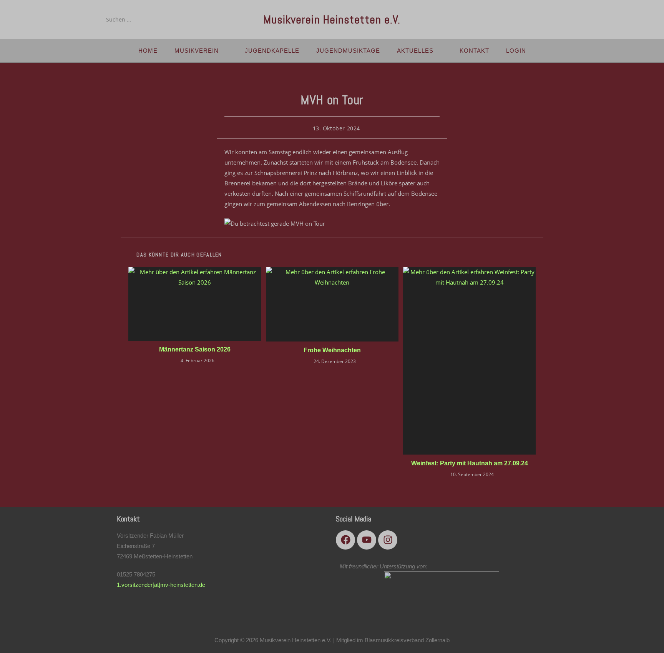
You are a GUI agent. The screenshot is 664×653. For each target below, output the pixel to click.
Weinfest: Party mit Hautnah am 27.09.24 (469, 463)
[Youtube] (366, 540)
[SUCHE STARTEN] (162, 19)
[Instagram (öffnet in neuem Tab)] (556, 19)
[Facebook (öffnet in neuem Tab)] (534, 19)
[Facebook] (345, 540)
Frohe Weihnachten (332, 350)
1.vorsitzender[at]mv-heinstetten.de (161, 584)
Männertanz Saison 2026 (195, 349)
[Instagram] (387, 540)
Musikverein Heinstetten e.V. (332, 19)
